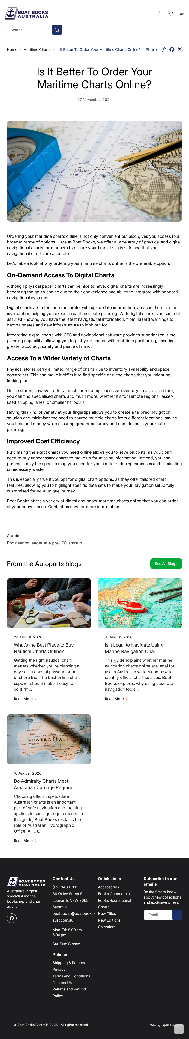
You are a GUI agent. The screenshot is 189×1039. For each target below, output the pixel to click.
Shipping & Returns (69, 962)
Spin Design (172, 1025)
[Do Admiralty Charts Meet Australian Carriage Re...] (49, 739)
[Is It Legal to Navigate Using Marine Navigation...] (140, 603)
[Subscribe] (177, 915)
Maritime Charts (36, 49)
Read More (23, 699)
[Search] (57, 30)
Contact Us (62, 982)
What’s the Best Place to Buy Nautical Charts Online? (44, 648)
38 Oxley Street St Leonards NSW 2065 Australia (70, 900)
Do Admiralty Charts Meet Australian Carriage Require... (45, 784)
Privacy (59, 969)
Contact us (58, 506)
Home (12, 49)
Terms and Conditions (71, 976)
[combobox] (33, 30)
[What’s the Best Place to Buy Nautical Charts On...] (49, 603)
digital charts (119, 286)
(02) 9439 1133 (65, 887)
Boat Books (84, 242)
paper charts (54, 286)
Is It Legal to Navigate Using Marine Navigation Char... (134, 648)
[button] (180, 13)
